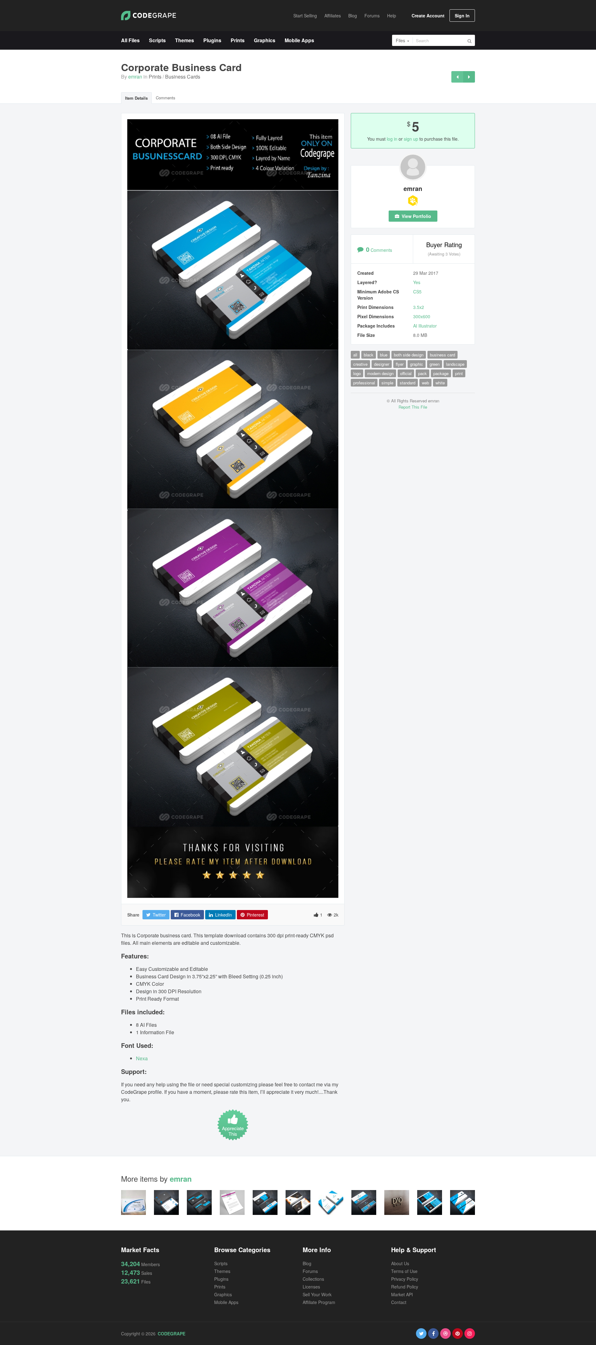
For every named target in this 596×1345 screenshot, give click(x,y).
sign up (411, 139)
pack (422, 373)
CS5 (417, 291)
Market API (402, 1294)
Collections (313, 1279)
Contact (398, 1302)
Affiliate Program (319, 1302)
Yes (416, 282)
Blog (307, 1263)
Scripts (221, 1263)
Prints (155, 76)
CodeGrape (171, 1333)
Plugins (221, 1279)
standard (407, 383)
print (459, 373)
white (440, 383)
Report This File (413, 407)
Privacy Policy (404, 1279)
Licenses (311, 1287)
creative (360, 364)
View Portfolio (415, 216)
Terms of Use (404, 1271)
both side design (408, 355)
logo (357, 373)
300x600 (421, 316)
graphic (416, 364)
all (355, 355)
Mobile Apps (226, 1302)
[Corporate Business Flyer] (457, 77)
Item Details (136, 98)
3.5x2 (418, 307)
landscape (455, 364)
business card (442, 355)
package (441, 373)
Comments (165, 98)
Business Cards (182, 76)
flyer (400, 364)
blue (383, 355)
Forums (310, 1271)
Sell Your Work (317, 1294)
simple (387, 383)
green (435, 364)
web (425, 383)
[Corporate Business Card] (469, 77)
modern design (380, 373)
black (368, 355)
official (406, 373)
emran (135, 76)
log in (392, 139)
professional (364, 383)
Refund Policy (404, 1287)
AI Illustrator (425, 326)
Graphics (223, 1294)
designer (381, 364)
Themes (222, 1271)
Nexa (142, 1058)
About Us (400, 1263)
